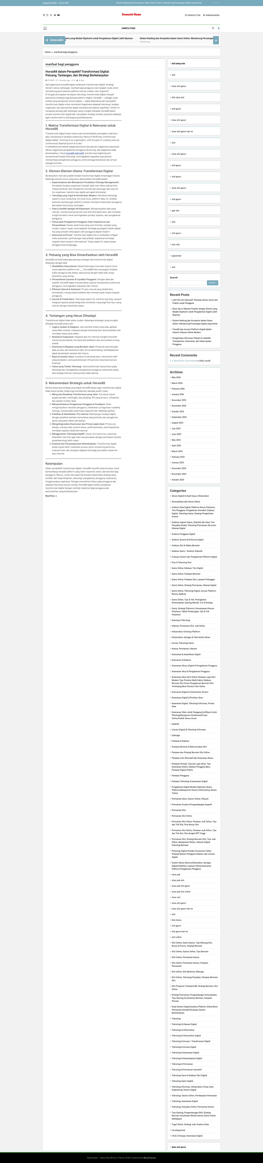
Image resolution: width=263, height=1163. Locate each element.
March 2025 (177, 451)
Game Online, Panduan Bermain (186, 574)
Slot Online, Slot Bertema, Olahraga (188, 971)
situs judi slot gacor (181, 886)
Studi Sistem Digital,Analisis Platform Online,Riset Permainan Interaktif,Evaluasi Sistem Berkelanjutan (195, 1009)
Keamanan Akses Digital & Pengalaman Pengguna (194, 665)
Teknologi (176, 1018)
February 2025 (178, 457)
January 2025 (178, 462)
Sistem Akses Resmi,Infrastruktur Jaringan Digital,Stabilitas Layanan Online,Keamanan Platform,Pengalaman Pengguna (191, 866)
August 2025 (177, 423)
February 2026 (178, 389)
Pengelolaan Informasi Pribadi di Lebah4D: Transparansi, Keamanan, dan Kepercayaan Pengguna (191, 341)
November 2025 (179, 406)
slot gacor (176, 109)
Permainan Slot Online (182, 816)
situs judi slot (178, 880)
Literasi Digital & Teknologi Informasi (189, 729)
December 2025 (179, 400)
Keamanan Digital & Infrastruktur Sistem (190, 692)
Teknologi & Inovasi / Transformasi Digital (191, 1041)
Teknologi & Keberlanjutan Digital (187, 1058)
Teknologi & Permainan (182, 1064)
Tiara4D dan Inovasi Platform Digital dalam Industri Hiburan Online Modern (168, 3)
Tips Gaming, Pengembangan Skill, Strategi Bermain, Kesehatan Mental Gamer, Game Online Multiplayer (194, 1115)
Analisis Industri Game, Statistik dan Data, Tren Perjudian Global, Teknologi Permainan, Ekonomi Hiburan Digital (194, 525)
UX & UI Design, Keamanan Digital (187, 1136)
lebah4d (175, 724)
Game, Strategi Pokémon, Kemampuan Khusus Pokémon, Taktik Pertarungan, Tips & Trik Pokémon (193, 611)
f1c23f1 (51, 80)
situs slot (176, 897)
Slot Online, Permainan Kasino (185, 957)
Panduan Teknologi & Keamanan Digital (190, 781)
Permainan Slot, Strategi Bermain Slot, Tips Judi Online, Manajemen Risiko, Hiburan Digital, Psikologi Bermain (193, 842)
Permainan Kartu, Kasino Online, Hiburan (190, 799)
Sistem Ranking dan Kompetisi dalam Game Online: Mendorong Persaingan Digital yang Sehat (149, 38)
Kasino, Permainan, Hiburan (184, 648)
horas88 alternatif (75, 153)
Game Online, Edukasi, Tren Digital (187, 568)
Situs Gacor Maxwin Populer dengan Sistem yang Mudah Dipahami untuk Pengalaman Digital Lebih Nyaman (194, 312)
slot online (176, 937)
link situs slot (178, 97)
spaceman (176, 256)
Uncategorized (178, 1130)
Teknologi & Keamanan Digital (185, 1052)
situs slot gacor (179, 86)
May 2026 (176, 377)
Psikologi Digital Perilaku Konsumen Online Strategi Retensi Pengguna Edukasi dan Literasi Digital (193, 854)
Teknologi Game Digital (182, 1081)
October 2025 (178, 411)
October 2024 (178, 480)
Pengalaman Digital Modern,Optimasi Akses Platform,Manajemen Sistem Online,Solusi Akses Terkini (194, 790)
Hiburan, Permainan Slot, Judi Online (188, 626)
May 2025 (176, 440)
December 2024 (179, 468)
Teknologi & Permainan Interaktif (187, 1069)
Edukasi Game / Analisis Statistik (187, 551)
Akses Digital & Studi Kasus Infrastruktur (190, 496)
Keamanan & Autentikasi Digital (186, 654)
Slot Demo (176, 920)
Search (174, 277)
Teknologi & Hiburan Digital (184, 1024)
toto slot (176, 244)
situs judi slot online (181, 891)
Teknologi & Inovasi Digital (184, 1047)
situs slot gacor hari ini (182, 131)
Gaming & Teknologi (181, 620)
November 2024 (179, 474)
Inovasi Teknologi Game (183, 643)
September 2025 (179, 417)
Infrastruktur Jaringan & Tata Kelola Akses (191, 637)
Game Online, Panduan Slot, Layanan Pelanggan (193, 579)
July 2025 (176, 428)
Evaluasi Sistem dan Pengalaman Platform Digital (194, 557)
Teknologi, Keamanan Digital (185, 1101)
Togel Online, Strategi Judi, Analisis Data (190, 1124)
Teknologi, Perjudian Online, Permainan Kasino (193, 1107)
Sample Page (128, 28)
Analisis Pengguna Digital (183, 534)
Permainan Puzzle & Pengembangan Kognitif (192, 804)
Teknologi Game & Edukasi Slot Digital (189, 1075)
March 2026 (177, 383)
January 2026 (178, 394)
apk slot (175, 210)
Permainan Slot (179, 810)
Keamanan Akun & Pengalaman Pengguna (191, 671)
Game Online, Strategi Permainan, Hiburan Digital (194, 585)
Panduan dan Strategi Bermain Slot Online (191, 752)
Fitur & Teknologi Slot (181, 562)
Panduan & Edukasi (180, 741)
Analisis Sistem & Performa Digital (187, 539)
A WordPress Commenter (184, 360)
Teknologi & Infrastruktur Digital (186, 1035)
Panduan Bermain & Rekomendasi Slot (189, 747)
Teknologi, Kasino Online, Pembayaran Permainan (194, 1095)
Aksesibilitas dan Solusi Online (186, 501)
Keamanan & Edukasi (181, 660)
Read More (50, 495)
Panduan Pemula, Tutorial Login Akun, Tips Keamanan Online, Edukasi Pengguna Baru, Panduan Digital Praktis (191, 767)
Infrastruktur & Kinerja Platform (186, 631)
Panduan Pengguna (180, 775)
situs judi (176, 874)
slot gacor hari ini (180, 931)
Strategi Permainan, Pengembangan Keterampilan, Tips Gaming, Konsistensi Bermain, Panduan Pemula (194, 998)
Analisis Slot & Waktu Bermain (186, 545)
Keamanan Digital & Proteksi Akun (187, 697)
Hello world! (204, 361)
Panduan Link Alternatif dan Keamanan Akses (192, 758)
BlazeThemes (149, 1158)
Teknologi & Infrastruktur (183, 1030)
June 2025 (176, 434)
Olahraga (176, 735)
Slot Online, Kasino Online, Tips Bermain (190, 951)
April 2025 (176, 445)
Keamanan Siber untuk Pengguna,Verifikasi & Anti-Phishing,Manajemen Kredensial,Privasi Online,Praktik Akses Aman (194, 715)
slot (173, 75)
